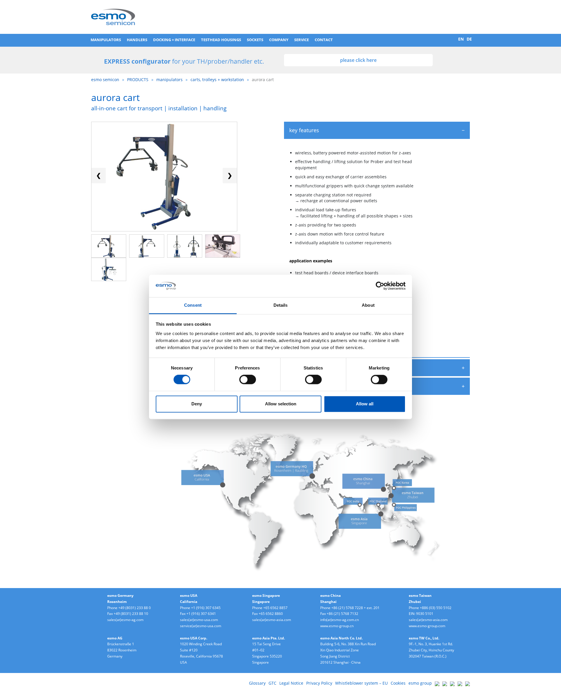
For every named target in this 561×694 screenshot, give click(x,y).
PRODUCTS (137, 79)
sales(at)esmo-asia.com (271, 619)
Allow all (364, 403)
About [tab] (368, 305)
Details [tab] (280, 305)
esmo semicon (105, 79)
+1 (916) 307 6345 (206, 607)
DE (469, 39)
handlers (137, 39)
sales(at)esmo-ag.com (125, 619)
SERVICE (301, 39)
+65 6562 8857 (275, 607)
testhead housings (221, 39)
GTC (272, 683)
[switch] (247, 379)
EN (461, 39)
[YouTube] (460, 683)
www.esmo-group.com (427, 625)
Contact (324, 39)
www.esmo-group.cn (337, 625)
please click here (358, 60)
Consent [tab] (193, 305)
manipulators (106, 39)
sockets (255, 39)
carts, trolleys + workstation (217, 79)
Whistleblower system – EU (361, 683)
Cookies (398, 683)
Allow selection (280, 403)
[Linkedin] (437, 683)
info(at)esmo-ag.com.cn (339, 619)
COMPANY (278, 39)
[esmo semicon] (113, 16)
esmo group (420, 683)
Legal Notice (291, 683)
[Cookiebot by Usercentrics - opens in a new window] (380, 286)
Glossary (257, 683)
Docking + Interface (174, 39)
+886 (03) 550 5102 (435, 607)
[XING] (444, 683)
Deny (196, 403)
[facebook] (452, 683)
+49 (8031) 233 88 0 (134, 607)
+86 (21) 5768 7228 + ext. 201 (355, 607)
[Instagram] (467, 683)
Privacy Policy (319, 683)
